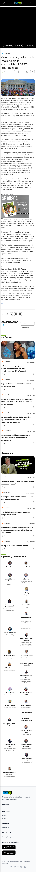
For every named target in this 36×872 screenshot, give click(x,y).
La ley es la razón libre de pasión (14, 545)
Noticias (19, 45)
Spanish (4, 815)
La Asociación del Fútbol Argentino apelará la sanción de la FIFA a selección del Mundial (16, 419)
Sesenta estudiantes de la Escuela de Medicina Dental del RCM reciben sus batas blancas (16, 401)
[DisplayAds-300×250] (18, 206)
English (4, 818)
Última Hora (8, 45)
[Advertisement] (18, 24)
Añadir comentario (25, 324)
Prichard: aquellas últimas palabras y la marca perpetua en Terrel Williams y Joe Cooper (18, 530)
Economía (29, 45)
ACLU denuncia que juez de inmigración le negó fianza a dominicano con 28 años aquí (13, 368)
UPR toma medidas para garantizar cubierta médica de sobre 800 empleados (16, 437)
